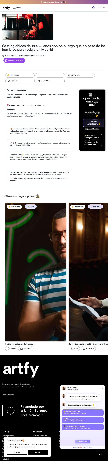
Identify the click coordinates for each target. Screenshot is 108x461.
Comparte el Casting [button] (15, 60)
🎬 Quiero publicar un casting (76, 427)
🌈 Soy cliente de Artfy (74, 412)
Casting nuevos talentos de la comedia (19, 344)
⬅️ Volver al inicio (82, 441)
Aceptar (38, 452)
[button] (93, 123)
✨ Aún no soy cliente (73, 420)
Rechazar (17, 452)
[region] (27, 447)
